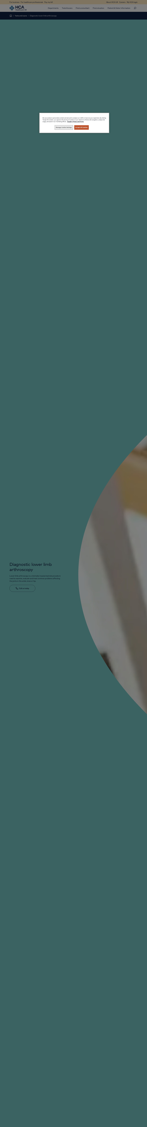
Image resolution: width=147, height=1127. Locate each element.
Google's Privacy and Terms (75, 121)
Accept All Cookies (81, 127)
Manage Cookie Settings (64, 127)
